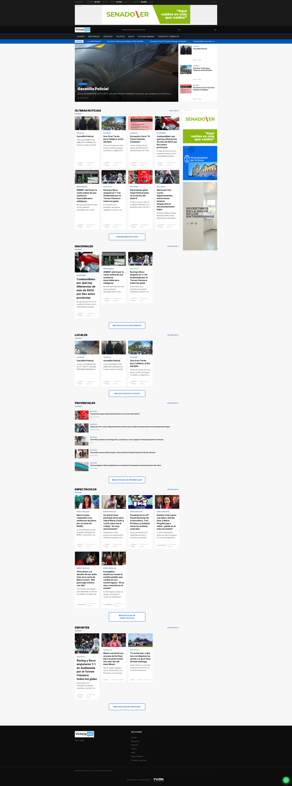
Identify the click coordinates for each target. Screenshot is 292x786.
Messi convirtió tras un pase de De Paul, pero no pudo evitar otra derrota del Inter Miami (113, 658)
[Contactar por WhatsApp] (286, 780)
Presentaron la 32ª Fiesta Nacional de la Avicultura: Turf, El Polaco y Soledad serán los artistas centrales (140, 522)
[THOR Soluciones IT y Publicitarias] (158, 779)
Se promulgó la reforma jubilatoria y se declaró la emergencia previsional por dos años (125, 465)
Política (120, 36)
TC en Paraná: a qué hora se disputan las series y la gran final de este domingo (140, 657)
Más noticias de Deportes (127, 707)
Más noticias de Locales (127, 393)
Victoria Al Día (85, 771)
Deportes (108, 36)
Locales (81, 36)
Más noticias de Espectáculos (127, 617)
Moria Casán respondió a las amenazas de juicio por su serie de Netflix (86, 520)
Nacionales (94, 36)
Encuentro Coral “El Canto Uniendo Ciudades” (160, 41)
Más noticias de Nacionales (127, 325)
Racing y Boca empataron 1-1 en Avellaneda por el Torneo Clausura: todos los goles (112, 195)
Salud (131, 36)
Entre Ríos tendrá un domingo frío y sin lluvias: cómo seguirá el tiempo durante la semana (126, 440)
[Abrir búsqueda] (179, 30)
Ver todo (173, 111)
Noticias (134, 187)
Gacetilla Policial (86, 41)
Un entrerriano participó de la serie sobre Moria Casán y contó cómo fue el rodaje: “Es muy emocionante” (113, 522)
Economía (161, 133)
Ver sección (172, 246)
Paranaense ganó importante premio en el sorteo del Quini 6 (139, 194)
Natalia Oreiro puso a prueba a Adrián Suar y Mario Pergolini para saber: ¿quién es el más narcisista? (166, 522)
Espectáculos (83, 512)
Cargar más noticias (127, 237)
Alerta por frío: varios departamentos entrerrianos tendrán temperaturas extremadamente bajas (165, 200)
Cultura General (146, 36)
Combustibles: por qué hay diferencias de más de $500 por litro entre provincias (167, 142)
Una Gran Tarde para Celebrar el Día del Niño (118, 41)
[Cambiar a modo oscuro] (215, 30)
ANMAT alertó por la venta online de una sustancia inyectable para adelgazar (87, 195)
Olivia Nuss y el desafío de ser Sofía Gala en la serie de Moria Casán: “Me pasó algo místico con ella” (87, 578)
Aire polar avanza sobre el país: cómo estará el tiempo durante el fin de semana (122, 452)
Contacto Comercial (168, 36)
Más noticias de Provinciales (127, 480)
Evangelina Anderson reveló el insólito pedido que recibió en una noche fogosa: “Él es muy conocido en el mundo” (113, 579)
